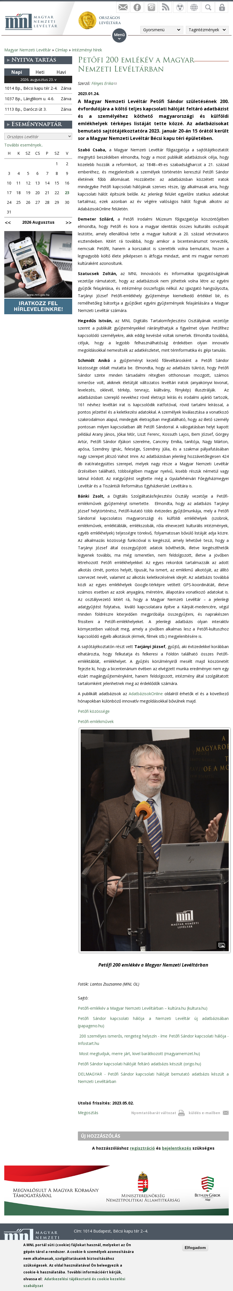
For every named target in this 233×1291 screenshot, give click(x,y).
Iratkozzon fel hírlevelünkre (122, 7)
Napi (16, 72)
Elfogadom (195, 1247)
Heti (40, 72)
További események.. (23, 145)
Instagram (151, 7)
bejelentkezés (176, 1148)
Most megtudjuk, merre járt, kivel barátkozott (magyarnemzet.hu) (139, 1053)
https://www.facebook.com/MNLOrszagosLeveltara (136, 7)
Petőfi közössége (94, 711)
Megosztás (88, 1112)
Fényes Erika (104, 83)
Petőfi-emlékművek (96, 721)
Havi (61, 72)
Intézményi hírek (87, 50)
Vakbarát (179, 7)
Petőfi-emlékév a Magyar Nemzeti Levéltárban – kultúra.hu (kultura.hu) (142, 1008)
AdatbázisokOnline (146, 693)
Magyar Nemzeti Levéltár (27, 50)
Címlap (61, 50)
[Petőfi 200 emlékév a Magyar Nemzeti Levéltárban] (155, 952)
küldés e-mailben (204, 1112)
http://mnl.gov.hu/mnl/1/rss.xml (165, 7)
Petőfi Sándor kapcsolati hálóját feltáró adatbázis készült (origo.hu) (139, 1063)
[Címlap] (34, 21)
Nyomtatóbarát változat (153, 1112)
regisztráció (142, 1148)
